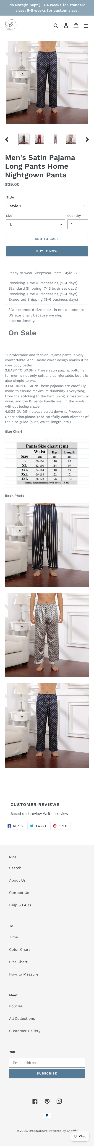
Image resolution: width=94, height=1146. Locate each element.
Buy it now (47, 251)
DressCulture (38, 1130)
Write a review (55, 813)
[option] (24, 139)
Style (10, 197)
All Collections (22, 1018)
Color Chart (19, 949)
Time (13, 937)
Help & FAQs (20, 905)
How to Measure (23, 974)
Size (9, 215)
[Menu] (86, 25)
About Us (17, 880)
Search (15, 868)
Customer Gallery (24, 1031)
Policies (16, 1006)
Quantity (74, 215)
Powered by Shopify (63, 1130)
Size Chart (18, 962)
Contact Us (19, 892)
